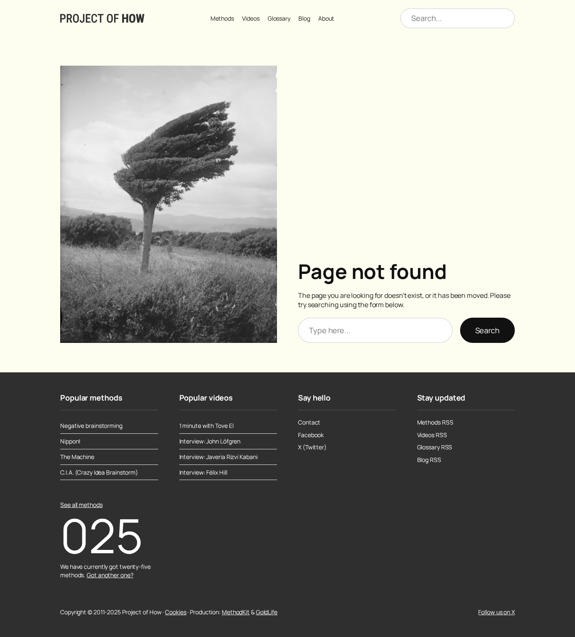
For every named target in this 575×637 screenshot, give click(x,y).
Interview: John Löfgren (210, 441)
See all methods (81, 505)
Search (487, 330)
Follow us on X (496, 612)
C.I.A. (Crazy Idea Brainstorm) (99, 472)
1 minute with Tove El (206, 425)
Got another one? (110, 575)
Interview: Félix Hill (203, 472)
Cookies (175, 612)
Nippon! (70, 441)
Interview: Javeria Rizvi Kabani (218, 457)
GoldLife (266, 612)
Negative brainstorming (91, 425)
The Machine (77, 457)
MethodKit (236, 612)
